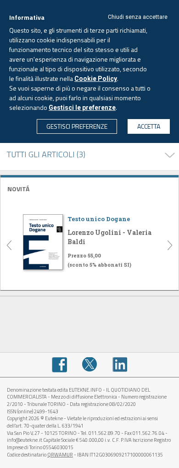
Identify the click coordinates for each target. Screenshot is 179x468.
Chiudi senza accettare (138, 17)
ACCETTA (148, 126)
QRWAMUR (60, 454)
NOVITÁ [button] (18, 189)
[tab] (89, 187)
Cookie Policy (95, 78)
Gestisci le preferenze (82, 107)
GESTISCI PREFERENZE (76, 126)
